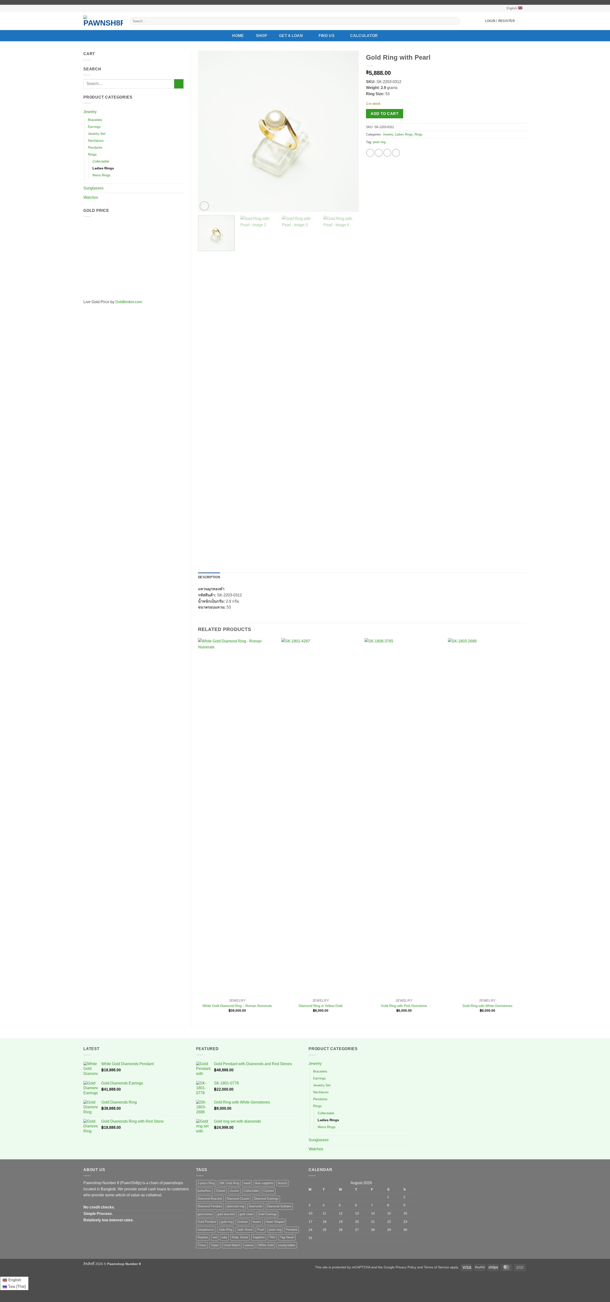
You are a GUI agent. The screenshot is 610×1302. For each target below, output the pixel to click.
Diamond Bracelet (210, 1198)
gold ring (227, 1222)
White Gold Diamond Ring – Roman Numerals (237, 1006)
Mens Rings (101, 175)
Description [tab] (209, 577)
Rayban (203, 1237)
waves (249, 1245)
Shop (261, 36)
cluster (234, 1191)
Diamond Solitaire (279, 1206)
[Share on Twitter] (379, 153)
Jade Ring (225, 1229)
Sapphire (259, 1237)
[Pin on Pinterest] (396, 153)
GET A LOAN (291, 36)
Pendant (291, 1229)
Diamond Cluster (238, 1198)
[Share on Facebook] (370, 153)
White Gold (266, 1245)
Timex (202, 1245)
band (247, 1183)
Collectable (100, 161)
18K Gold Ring (229, 1183)
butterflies (204, 1191)
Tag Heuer (287, 1237)
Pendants (95, 147)
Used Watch (232, 1245)
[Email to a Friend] (387, 153)
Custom (268, 1191)
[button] (500, 21)
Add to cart (384, 114)
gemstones (205, 1214)
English (512, 8)
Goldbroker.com (128, 302)
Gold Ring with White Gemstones (487, 1006)
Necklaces (95, 140)
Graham (242, 1222)
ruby (224, 1237)
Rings (92, 154)
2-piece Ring (206, 1183)
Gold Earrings (267, 1214)
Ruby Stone (240, 1237)
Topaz (215, 1245)
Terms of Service (436, 1267)
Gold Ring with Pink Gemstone (404, 1006)
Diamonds (256, 1206)
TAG (272, 1237)
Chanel (220, 1191)
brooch (282, 1183)
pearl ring (379, 142)
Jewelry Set (96, 133)
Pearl (260, 1229)
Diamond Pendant (210, 1206)
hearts (257, 1222)
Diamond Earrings (266, 1198)
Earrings (94, 127)
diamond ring (235, 1206)
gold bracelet (226, 1214)
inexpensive (206, 1229)
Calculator (364, 36)
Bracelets (95, 120)
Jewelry (90, 112)
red (215, 1237)
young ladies (286, 1245)
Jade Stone (245, 1229)
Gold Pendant (207, 1222)
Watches (90, 197)
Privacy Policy (406, 1267)
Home (238, 36)
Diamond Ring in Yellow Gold (320, 1006)
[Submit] (455, 21)
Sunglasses (93, 188)
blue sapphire (264, 1183)
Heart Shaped (275, 1222)
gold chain (246, 1214)
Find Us (327, 36)
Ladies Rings (103, 168)
